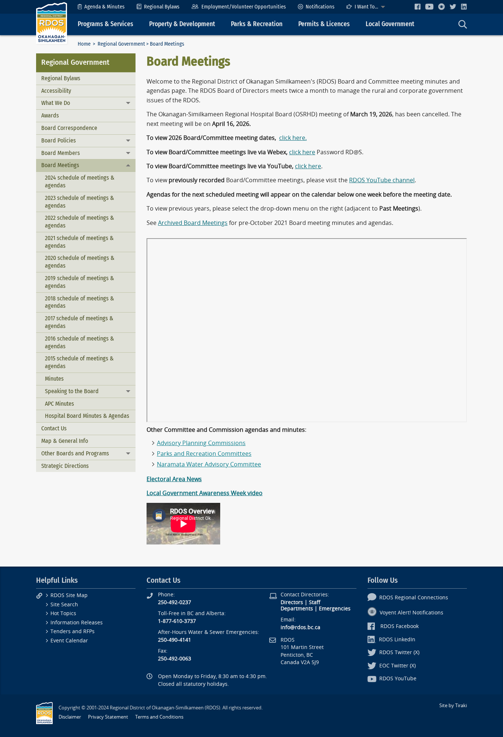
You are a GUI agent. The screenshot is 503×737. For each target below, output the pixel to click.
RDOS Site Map (69, 595)
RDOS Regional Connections (413, 598)
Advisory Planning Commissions (201, 443)
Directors (292, 602)
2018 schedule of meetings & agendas (79, 302)
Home (84, 44)
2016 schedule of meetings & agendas (79, 342)
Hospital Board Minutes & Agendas (87, 415)
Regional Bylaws (161, 7)
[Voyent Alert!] (441, 6)
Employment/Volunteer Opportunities (243, 7)
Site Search (64, 605)
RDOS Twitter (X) (399, 652)
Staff (314, 602)
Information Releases (76, 623)
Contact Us (54, 428)
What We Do (55, 102)
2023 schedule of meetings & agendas (79, 201)
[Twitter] (453, 6)
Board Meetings (60, 165)
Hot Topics (63, 613)
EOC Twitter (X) (397, 666)
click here (302, 152)
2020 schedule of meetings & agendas (80, 261)
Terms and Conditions (159, 717)
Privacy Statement (108, 717)
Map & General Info (64, 440)
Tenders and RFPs (72, 631)
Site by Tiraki (453, 705)
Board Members (60, 152)
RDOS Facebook (399, 626)
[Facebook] (418, 6)
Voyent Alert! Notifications (411, 613)
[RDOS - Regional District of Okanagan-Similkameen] (51, 23)
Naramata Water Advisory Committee (209, 464)
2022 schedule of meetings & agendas (79, 221)
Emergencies (335, 609)
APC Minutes (59, 403)
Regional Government (121, 44)
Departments (297, 609)
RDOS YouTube (397, 679)
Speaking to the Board (72, 391)
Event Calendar (69, 641)
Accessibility (56, 90)
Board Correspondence (69, 127)
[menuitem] (101, 7)
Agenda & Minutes (104, 7)
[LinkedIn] (464, 6)
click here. (293, 137)
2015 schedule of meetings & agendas (79, 362)
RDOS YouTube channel (382, 180)
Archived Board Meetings (193, 222)
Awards (50, 115)
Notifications (320, 7)
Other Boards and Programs (75, 453)
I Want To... (366, 7)
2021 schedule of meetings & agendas (79, 242)
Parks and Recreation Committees (204, 453)
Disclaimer (70, 717)
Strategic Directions (65, 465)
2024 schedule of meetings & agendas (80, 181)
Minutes (54, 378)
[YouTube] (429, 6)
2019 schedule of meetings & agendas (79, 282)
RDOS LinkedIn (397, 639)
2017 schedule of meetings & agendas (79, 322)
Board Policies (58, 140)
